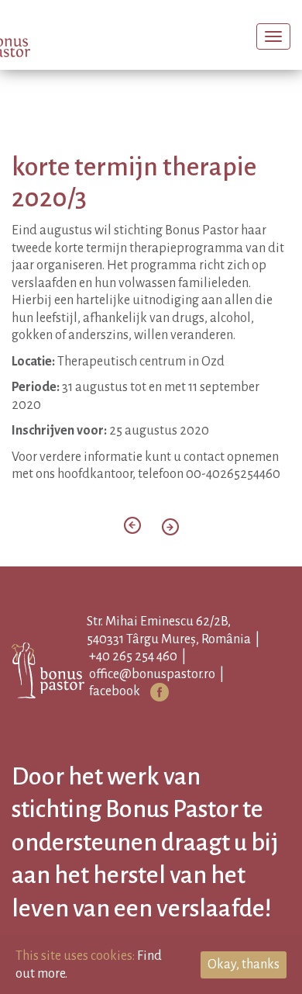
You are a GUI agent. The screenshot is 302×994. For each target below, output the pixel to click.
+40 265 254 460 (154, 677)
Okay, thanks (244, 964)
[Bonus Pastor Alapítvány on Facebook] (180, 712)
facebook (135, 712)
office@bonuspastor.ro (173, 694)
